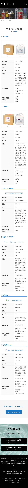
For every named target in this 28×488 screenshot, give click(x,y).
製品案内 (16, 478)
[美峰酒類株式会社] (7, 4)
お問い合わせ (11, 480)
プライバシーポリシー (19, 480)
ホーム (3, 478)
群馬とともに (11, 478)
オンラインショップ (22, 478)
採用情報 (6, 480)
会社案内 (6, 478)
